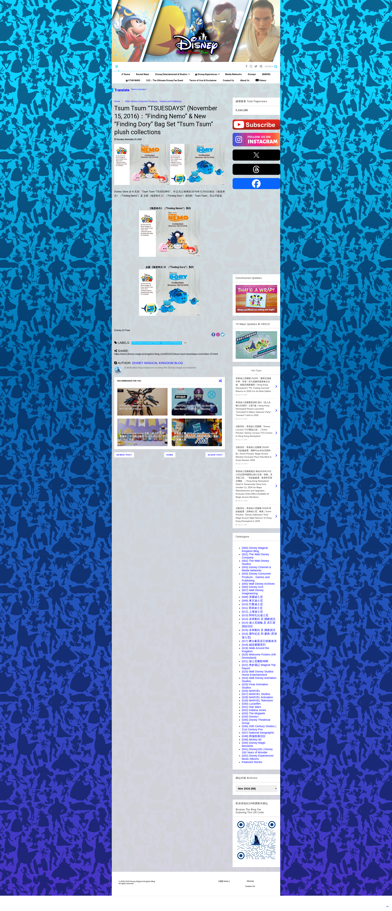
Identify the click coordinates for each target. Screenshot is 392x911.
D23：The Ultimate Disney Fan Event (164, 80)
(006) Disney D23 (252, 586)
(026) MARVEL (251, 690)
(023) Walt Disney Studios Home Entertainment (257, 673)
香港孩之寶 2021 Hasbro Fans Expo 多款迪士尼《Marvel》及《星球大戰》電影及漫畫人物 (196, 436)
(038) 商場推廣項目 (254, 736)
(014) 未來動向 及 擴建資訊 (258, 619)
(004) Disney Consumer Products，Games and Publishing (153, 101)
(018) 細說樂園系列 (254, 644)
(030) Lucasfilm (251, 703)
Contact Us (228, 80)
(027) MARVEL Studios (256, 694)
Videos (262, 80)
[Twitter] (255, 66)
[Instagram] (251, 66)
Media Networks (233, 74)
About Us (244, 80)
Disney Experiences (207, 74)
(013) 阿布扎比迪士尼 (255, 615)
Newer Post (124, 455)
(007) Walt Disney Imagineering (253, 592)
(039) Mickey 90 (251, 739)
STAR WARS (134, 80)
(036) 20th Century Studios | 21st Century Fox (259, 728)
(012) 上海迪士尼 (252, 611)
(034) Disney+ (250, 716)
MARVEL (266, 74)
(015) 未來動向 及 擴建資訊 (258, 630)
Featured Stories (252, 762)
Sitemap (250, 881)
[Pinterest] (261, 66)
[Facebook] (246, 66)
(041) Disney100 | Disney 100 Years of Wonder (257, 751)
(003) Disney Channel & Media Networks (256, 569)
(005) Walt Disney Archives (258, 583)
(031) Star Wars (251, 706)
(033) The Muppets (253, 713)
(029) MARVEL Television (257, 700)
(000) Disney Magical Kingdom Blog (255, 549)
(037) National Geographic (258, 732)
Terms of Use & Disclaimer (203, 80)
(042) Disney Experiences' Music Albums (258, 757)
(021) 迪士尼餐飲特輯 (255, 661)
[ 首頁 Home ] (224, 881)
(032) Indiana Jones (254, 710)
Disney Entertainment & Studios (171, 74)
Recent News (142, 74)
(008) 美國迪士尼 (252, 596)
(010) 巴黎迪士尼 (252, 604)
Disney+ (252, 74)
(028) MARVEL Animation (257, 697)
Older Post (215, 455)
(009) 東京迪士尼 (252, 600)
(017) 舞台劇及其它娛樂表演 (259, 641)
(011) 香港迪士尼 (252, 607)
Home (126, 74)
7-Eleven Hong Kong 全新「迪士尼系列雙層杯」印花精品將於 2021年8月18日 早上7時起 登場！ (142, 436)
